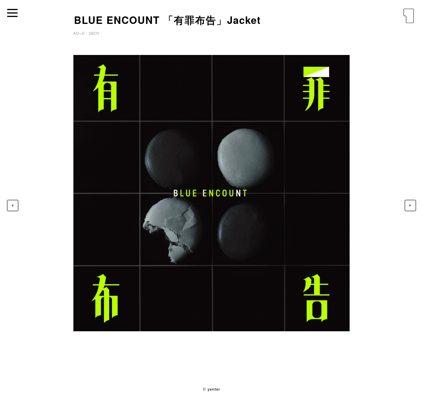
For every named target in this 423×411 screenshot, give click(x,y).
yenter (408, 16)
